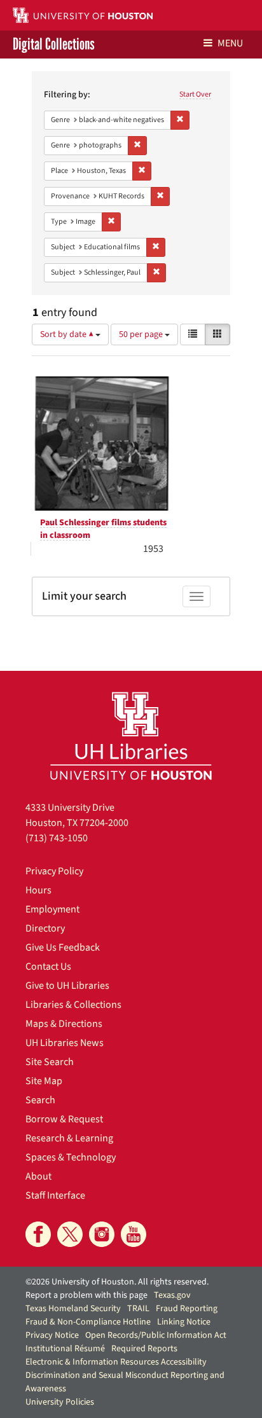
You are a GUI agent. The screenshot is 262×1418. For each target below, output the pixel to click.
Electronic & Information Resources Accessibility (116, 1362)
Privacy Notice (52, 1335)
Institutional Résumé (65, 1348)
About (38, 1176)
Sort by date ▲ (67, 334)
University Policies (59, 1402)
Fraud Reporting (186, 1308)
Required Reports (144, 1348)
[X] (70, 1234)
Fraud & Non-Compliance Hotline (88, 1322)
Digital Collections (54, 44)
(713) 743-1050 (56, 838)
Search (40, 1100)
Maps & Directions (63, 1024)
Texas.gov (172, 1295)
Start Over (195, 94)
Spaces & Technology (70, 1157)
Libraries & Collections (73, 1005)
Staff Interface (55, 1195)
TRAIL (138, 1308)
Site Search (49, 1062)
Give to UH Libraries (67, 986)
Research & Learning (69, 1138)
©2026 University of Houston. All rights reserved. (117, 1282)
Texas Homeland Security (73, 1308)
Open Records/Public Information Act (155, 1335)
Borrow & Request (64, 1119)
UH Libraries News (64, 1043)
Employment (52, 909)
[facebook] (38, 1234)
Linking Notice (183, 1322)
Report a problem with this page (86, 1295)
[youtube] (133, 1234)
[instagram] (101, 1234)
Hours (38, 890)
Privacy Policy (54, 871)
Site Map (43, 1081)
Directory (45, 928)
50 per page (142, 334)
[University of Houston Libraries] (131, 735)
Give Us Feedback (62, 947)
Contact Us (48, 967)
